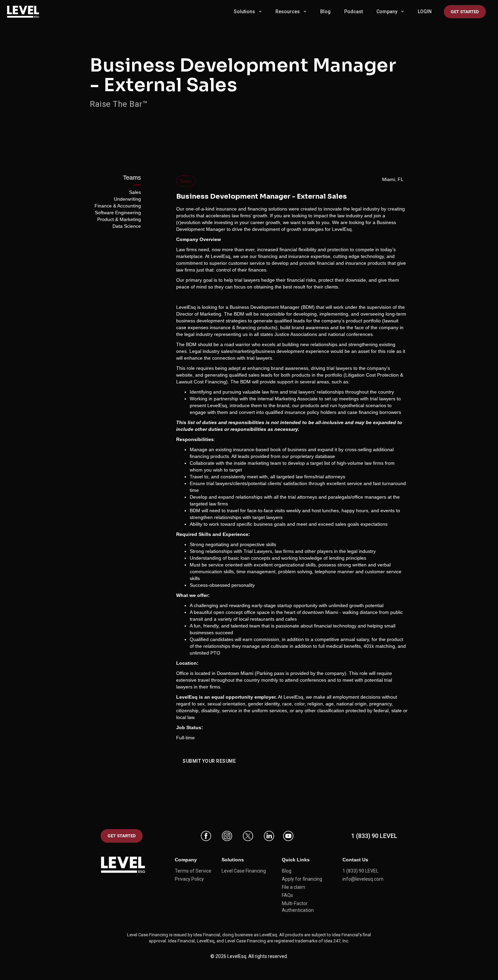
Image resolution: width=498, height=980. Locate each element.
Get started (465, 11)
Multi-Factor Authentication (298, 907)
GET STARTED (121, 835)
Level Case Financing (244, 871)
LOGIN (425, 11)
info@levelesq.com (363, 879)
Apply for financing (302, 879)
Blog (325, 11)
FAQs (287, 895)
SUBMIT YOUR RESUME (209, 761)
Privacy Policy (189, 879)
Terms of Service (193, 871)
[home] (27, 11)
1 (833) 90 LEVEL (374, 836)
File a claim (293, 887)
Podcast (353, 11)
